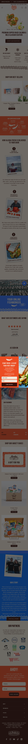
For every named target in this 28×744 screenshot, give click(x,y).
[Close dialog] (27, 357)
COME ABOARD (9, 384)
